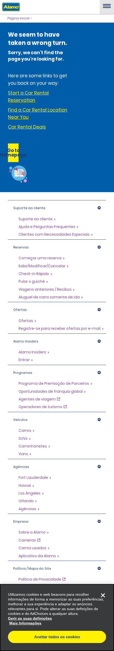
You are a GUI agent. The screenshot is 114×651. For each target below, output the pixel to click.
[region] (57, 617)
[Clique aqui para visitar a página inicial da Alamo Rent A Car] (10, 6)
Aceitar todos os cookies (57, 637)
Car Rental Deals (27, 127)
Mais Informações (25, 623)
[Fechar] (103, 595)
